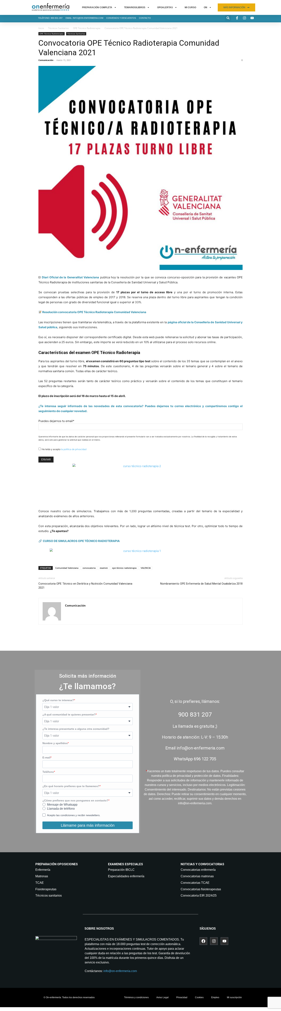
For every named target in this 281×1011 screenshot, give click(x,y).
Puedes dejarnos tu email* (56, 421)
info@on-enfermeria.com (120, 971)
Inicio (41, 28)
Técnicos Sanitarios (58, 28)
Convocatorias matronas (197, 876)
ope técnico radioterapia (124, 567)
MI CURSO (190, 7)
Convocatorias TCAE (195, 882)
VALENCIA (146, 567)
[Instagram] (214, 941)
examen (104, 567)
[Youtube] (224, 941)
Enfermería (42, 869)
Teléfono (48, 771)
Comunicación (45, 60)
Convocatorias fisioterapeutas (201, 889)
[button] (228, 18)
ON (205, 7)
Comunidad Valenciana (66, 567)
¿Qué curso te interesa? (58, 700)
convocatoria (89, 567)
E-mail (46, 757)
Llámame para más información (88, 825)
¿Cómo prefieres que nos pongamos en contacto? (75, 800)
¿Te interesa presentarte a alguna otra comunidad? (75, 728)
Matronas (41, 876)
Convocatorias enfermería (198, 869)
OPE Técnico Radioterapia (86, 28)
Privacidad (181, 997)
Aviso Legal (162, 997)
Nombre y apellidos (55, 743)
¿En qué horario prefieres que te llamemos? (71, 786)
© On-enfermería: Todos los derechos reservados (69, 997)
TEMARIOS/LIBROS (134, 7)
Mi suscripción (234, 997)
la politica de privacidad (73, 449)
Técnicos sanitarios (48, 895)
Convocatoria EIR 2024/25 (199, 895)
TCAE (39, 882)
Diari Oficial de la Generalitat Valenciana (70, 277)
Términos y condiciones (136, 997)
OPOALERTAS (165, 7)
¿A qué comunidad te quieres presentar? (69, 714)
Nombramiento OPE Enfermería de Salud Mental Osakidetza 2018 (201, 583)
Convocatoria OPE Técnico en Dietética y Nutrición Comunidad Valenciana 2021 (85, 585)
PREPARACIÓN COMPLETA (97, 7)
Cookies (199, 997)
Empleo (215, 997)
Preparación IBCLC (121, 869)
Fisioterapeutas (45, 889)
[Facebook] (203, 941)
